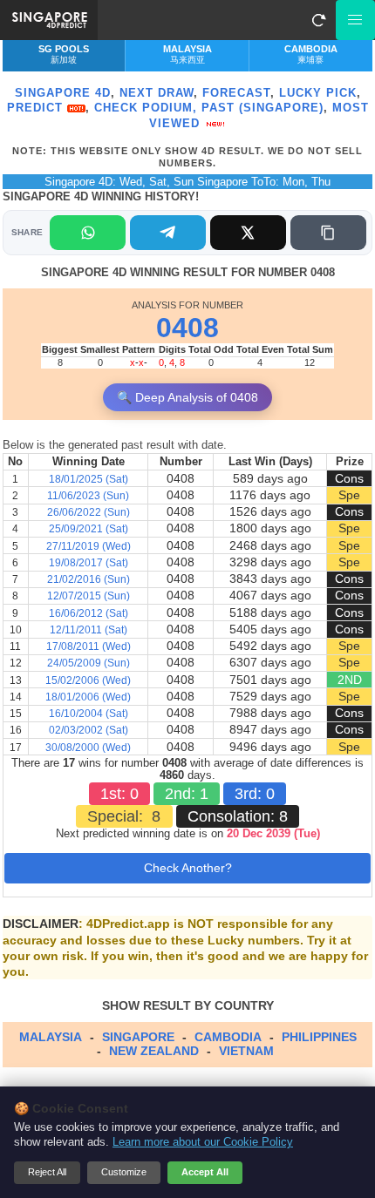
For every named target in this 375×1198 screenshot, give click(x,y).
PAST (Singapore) (262, 107)
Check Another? (188, 868)
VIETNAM (246, 1051)
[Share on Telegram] (168, 232)
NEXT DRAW (156, 92)
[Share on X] (248, 232)
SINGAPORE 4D (63, 92)
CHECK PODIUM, (145, 107)
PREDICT (37, 107)
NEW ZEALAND (154, 1051)
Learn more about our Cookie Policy (202, 1142)
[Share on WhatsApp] (88, 232)
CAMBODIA (228, 1037)
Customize (124, 1172)
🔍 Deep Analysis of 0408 (187, 397)
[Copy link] (328, 232)
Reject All (47, 1172)
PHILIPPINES (319, 1037)
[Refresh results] (318, 20)
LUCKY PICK (318, 92)
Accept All (204, 1172)
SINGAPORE (138, 1037)
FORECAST (236, 92)
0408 (187, 327)
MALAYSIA (50, 1037)
